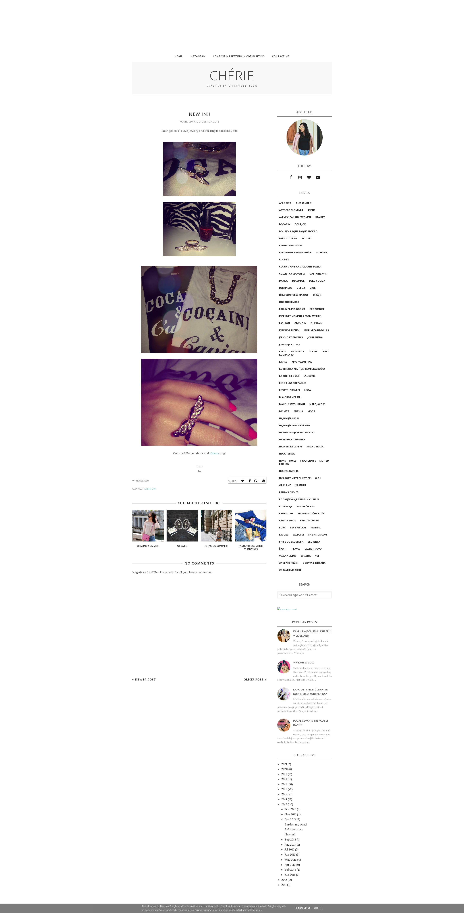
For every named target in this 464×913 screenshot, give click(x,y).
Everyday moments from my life (300, 316)
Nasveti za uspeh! (290, 446)
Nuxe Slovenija (289, 471)
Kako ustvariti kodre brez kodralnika (304, 353)
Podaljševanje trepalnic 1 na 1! (299, 499)
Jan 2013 (290, 874)
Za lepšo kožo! (288, 563)
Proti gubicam (309, 520)
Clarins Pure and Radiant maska (300, 266)
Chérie (232, 75)
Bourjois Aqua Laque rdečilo (298, 231)
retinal (316, 527)
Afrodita (285, 203)
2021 (284, 764)
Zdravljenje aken (290, 570)
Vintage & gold (303, 662)
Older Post (254, 679)
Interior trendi (289, 330)
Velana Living (288, 555)
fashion (150, 488)
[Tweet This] (243, 481)
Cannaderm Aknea (291, 245)
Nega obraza (315, 446)
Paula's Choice (288, 492)
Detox (301, 287)
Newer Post (145, 679)
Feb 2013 (290, 869)
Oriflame (285, 485)
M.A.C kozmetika (289, 397)
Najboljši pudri (289, 418)
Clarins (284, 259)
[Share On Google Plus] (256, 481)
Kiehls (283, 361)
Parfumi (300, 485)
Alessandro (304, 203)
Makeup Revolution (292, 404)
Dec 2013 (290, 809)
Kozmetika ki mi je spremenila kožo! (302, 368)
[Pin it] (263, 481)
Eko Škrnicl (317, 309)
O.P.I (318, 478)
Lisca (307, 390)
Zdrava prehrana (314, 563)
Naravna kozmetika (292, 439)
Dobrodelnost (289, 302)
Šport (283, 548)
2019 (284, 774)
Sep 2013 (290, 839)
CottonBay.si (318, 273)
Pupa (282, 527)
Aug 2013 (290, 844)
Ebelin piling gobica (292, 309)
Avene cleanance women (295, 217)
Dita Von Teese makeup (293, 294)
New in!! (290, 834)
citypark (321, 252)
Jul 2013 (289, 849)
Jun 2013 (290, 854)
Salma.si (298, 534)
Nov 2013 (290, 814)
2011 (283, 885)
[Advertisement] (109, 25)
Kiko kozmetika (302, 361)
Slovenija (314, 541)
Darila (283, 280)
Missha (298, 411)
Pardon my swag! (296, 824)
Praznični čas (306, 506)
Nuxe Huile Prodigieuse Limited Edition (304, 462)
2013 (284, 804)
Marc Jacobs (317, 404)
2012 (284, 879)
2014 (284, 799)
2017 (284, 784)
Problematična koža (311, 513)
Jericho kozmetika (291, 337)
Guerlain (316, 323)
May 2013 (291, 859)
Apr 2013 (290, 864)
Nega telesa (287, 453)
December (298, 280)
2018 (284, 779)
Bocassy (284, 224)
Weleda (306, 555)
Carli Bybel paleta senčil (295, 252)
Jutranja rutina (289, 344)
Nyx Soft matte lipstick (294, 478)
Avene (311, 210)
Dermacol (285, 287)
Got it (318, 908)
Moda (311, 411)
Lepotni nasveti (289, 390)
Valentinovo (313, 548)
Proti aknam (287, 520)
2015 (284, 794)
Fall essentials (294, 829)
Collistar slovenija (292, 273)
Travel (295, 548)
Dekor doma (317, 280)
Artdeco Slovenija (291, 210)
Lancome (309, 375)
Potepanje (285, 506)
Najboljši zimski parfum (294, 425)
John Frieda (315, 337)
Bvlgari (306, 238)
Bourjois (300, 224)
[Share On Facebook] (249, 481)
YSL (317, 555)
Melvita (284, 411)
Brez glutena (288, 238)
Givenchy (300, 323)
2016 (284, 789)
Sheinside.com (317, 534)
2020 (284, 769)
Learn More (303, 908)
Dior (313, 287)
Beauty (320, 217)
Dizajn (317, 294)
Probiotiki (286, 513)
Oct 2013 (290, 819)
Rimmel (283, 534)
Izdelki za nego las (316, 330)
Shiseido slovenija (291, 541)
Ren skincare (298, 527)
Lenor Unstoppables (292, 383)
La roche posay (289, 375)
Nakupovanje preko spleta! (296, 432)
